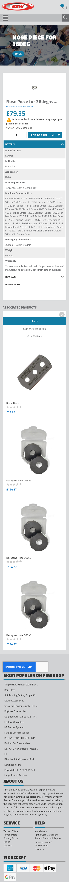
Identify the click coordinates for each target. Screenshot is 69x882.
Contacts (39, 849)
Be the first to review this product (19, 106)
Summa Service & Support (48, 838)
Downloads (12, 284)
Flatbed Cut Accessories (17, 732)
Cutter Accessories (14, 700)
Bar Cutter (9, 690)
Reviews (10, 277)
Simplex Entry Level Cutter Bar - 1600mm (26, 684)
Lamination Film (12, 764)
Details (10, 144)
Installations (41, 831)
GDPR (7, 842)
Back (18, 53)
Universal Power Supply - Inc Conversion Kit (27, 706)
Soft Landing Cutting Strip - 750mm (22, 695)
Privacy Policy (11, 838)
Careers (8, 845)
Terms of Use (11, 835)
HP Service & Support (46, 835)
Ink (6, 754)
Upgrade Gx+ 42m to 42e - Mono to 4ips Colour (29, 716)
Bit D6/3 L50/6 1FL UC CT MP (19, 738)
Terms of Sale (11, 831)
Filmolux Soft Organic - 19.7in (19, 759)
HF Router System (14, 727)
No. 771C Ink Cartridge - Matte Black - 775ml (27, 748)
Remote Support (43, 842)
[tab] (34, 143)
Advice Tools (41, 845)
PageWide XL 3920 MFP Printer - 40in (24, 770)
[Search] (65, 17)
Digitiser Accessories (15, 711)
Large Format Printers (15, 775)
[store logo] (17, 6)
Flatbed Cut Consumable (17, 743)
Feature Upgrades (14, 722)
